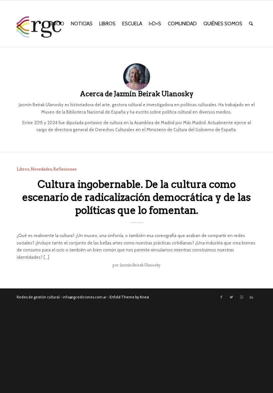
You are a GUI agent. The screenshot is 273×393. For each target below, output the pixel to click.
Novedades (41, 169)
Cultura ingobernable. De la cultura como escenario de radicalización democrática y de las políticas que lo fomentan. (136, 197)
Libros (23, 169)
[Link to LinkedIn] (251, 297)
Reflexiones (65, 169)
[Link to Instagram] (241, 297)
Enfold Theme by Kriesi (129, 297)
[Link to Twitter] (231, 297)
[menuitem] (58, 23)
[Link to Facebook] (221, 297)
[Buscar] (251, 23)
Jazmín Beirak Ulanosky (140, 265)
